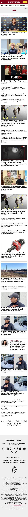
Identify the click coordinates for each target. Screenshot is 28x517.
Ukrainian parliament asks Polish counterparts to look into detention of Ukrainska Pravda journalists (13, 309)
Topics (26, 8)
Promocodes (22, 462)
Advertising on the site (12, 457)
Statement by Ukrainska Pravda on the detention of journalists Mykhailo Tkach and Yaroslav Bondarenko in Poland (18, 346)
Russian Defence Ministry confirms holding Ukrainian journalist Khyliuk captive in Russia (13, 100)
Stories (6, 5)
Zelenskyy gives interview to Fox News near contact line (12, 407)
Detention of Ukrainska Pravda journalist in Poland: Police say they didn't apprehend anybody (12, 393)
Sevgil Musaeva (10, 503)
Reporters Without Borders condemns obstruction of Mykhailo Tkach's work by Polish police (13, 332)
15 (17, 424)
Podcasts (22, 5)
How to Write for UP (7, 462)
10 (10, 424)
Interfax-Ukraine (9, 484)
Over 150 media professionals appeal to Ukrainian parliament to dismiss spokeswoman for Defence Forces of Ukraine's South (14, 57)
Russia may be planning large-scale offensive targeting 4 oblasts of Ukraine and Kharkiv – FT (13, 94)
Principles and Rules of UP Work (17, 460)
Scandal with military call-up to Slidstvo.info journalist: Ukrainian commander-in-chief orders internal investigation (14, 132)
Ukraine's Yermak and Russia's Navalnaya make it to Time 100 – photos (14, 81)
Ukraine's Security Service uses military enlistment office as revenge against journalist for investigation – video (13, 211)
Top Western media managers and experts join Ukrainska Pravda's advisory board (13, 287)
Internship (15, 462)
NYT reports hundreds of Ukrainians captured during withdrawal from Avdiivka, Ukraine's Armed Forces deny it (13, 414)
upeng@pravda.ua (17, 504)
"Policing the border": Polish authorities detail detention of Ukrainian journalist (14, 370)
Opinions (11, 5)
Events (19, 457)
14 (14, 424)
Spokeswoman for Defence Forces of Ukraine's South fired (13, 33)
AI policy (21, 458)
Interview (17, 5)
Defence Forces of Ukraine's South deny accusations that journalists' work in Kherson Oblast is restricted (13, 88)
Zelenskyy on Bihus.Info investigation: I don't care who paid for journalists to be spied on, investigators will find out (13, 401)
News (2, 5)
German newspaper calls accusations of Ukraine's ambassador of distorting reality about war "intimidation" (14, 225)
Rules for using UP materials (11, 458)
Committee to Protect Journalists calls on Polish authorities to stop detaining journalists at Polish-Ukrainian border (13, 232)
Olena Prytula (24, 503)
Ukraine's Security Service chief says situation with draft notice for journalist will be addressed (14, 187)
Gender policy (6, 460)
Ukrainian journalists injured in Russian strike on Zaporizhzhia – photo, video (14, 219)
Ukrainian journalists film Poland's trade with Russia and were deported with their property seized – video (13, 279)
